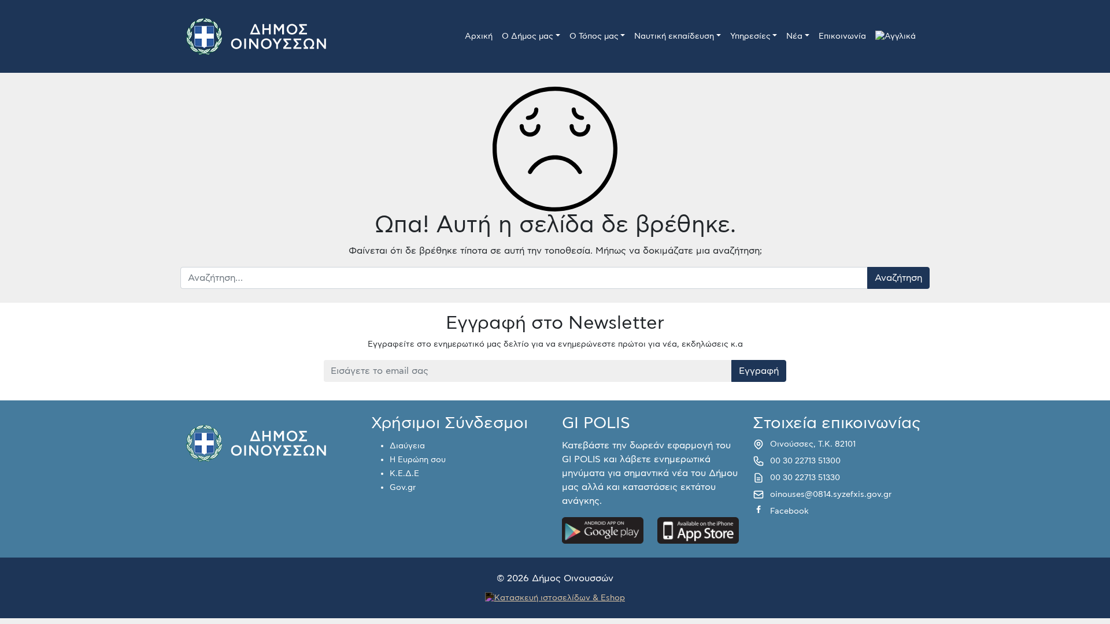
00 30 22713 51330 (805, 478)
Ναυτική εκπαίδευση (674, 36)
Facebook (789, 511)
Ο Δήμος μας (527, 36)
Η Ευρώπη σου (418, 460)
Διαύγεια (407, 446)
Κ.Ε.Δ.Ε (404, 474)
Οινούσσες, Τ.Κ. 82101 (813, 444)
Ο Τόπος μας (594, 36)
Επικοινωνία (842, 36)
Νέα (794, 36)
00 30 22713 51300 (805, 461)
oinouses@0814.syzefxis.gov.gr (830, 495)
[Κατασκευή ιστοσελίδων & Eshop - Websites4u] (555, 597)
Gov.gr (403, 488)
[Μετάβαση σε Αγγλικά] (895, 36)
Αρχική (479, 36)
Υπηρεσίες (750, 36)
